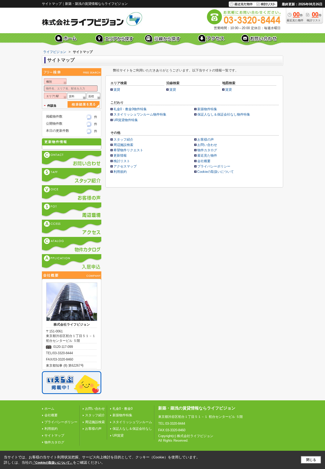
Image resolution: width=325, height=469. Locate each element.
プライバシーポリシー (213, 166)
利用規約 (120, 172)
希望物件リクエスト (128, 150)
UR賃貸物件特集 (125, 120)
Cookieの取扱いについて (215, 172)
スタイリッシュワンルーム (132, 422)
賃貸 (116, 89)
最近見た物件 (207, 155)
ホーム (49, 408)
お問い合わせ (207, 145)
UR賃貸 (118, 435)
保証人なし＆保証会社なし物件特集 (223, 114)
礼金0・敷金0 (122, 408)
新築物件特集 (207, 109)
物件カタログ (207, 150)
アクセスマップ (125, 166)
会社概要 (203, 161)
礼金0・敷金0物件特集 (130, 109)
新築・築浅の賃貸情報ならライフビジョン (196, 408)
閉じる (311, 460)
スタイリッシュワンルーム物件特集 (139, 114)
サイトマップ (54, 435)
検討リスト (121, 161)
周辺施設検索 (123, 145)
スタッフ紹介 (123, 139)
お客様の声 (205, 139)
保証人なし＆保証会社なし (132, 428)
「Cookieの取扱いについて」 (52, 462)
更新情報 (120, 155)
